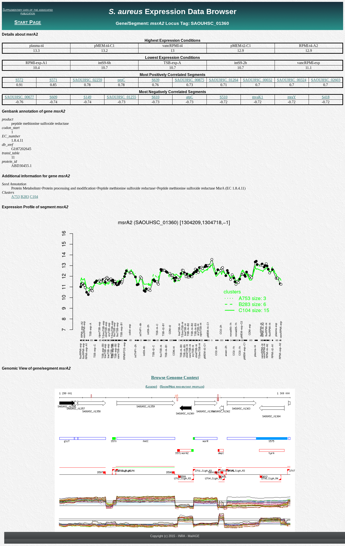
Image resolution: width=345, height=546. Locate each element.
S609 (53, 97)
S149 (87, 97)
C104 (34, 197)
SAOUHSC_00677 (19, 97)
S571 (53, 80)
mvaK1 (257, 97)
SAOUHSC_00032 (257, 80)
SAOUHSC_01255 (121, 97)
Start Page (27, 22)
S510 (223, 97)
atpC (189, 97)
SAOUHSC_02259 (87, 80)
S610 (155, 97)
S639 (155, 80)
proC (121, 80)
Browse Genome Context (175, 377)
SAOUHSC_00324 (291, 80)
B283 (25, 197)
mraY (292, 97)
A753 (15, 197)
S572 (19, 80)
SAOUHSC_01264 (223, 80)
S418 (326, 97)
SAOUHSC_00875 (189, 80)
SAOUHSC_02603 (325, 80)
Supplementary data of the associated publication (28, 11)
